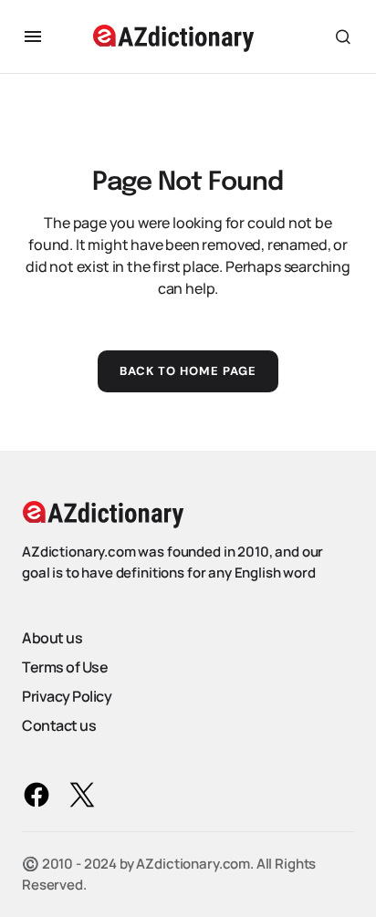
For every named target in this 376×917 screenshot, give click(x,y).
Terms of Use (65, 667)
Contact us (59, 725)
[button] (33, 36)
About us (52, 638)
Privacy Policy (66, 696)
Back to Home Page (188, 371)
